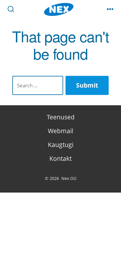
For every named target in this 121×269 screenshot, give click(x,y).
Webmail (60, 131)
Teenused (61, 117)
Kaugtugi (60, 145)
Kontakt (60, 158)
